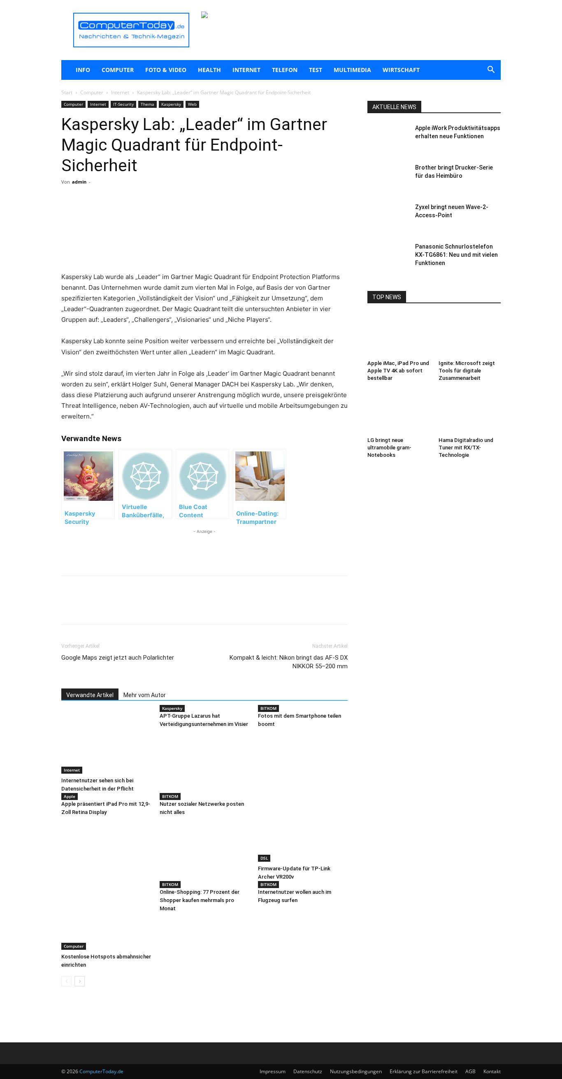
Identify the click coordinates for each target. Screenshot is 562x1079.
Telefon (284, 70)
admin (79, 182)
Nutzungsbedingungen (356, 1071)
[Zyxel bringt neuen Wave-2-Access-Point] (388, 217)
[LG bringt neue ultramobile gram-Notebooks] (398, 412)
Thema (147, 104)
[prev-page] (66, 981)
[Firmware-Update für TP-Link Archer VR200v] (303, 831)
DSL (264, 858)
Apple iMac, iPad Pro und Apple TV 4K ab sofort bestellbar (398, 370)
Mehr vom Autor (144, 695)
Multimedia (352, 70)
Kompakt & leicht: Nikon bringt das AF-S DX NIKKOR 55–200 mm (289, 662)
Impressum (273, 1071)
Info (83, 70)
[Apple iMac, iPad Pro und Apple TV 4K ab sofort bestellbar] (398, 335)
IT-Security (123, 104)
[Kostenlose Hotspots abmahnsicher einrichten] (106, 919)
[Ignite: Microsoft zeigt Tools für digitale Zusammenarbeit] (470, 335)
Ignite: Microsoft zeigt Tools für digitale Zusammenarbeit (467, 370)
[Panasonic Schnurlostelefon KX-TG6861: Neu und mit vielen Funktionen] (388, 256)
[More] (158, 215)
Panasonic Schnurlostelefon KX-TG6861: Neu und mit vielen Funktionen (456, 254)
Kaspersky (171, 104)
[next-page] (79, 981)
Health (209, 70)
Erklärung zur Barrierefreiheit (423, 1071)
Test (315, 70)
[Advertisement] (204, 250)
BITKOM (268, 708)
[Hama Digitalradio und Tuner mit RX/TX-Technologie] (470, 412)
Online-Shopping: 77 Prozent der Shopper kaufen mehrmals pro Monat (199, 900)
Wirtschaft (401, 70)
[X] (138, 215)
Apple (69, 796)
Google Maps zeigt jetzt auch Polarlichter (117, 657)
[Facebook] (119, 215)
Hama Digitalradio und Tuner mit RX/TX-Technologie (466, 447)
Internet (246, 70)
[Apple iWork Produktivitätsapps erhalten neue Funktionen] (388, 138)
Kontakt (492, 1071)
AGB (470, 1071)
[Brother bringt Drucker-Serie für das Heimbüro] (388, 177)
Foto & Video (165, 70)
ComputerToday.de (101, 1071)
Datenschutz (307, 1071)
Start (66, 92)
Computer (118, 70)
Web (192, 104)
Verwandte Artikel (90, 695)
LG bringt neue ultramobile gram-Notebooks (389, 447)
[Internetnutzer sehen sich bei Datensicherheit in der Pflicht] (106, 743)
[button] (491, 70)
